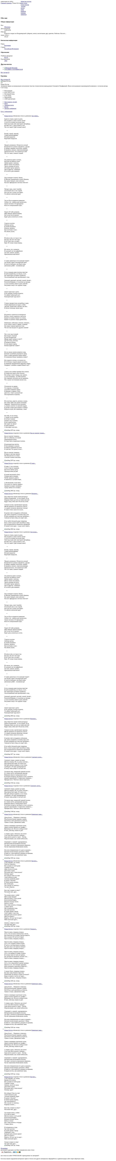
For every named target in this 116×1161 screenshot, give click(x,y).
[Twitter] (16, 1152)
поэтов (23, 6)
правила (23, 11)
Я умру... (33, 463)
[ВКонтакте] (14, 1152)
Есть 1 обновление (6, 111)
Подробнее (4, 1148)
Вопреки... (35, 493)
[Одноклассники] (18, 1152)
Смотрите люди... (37, 757)
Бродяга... (35, 861)
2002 (5, 60)
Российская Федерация (11, 49)
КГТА (6, 57)
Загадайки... (35, 116)
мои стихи (24, 3)
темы (22, 9)
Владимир (7, 45)
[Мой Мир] (20, 1152)
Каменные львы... (37, 814)
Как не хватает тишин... (37, 433)
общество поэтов (26, 1)
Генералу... (33, 929)
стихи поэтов (25, 5)
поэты (23, 8)
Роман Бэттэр (8, 116)
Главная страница (6, 3)
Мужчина (7, 27)
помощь (23, 13)
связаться (23, 14)
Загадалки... (34, 532)
